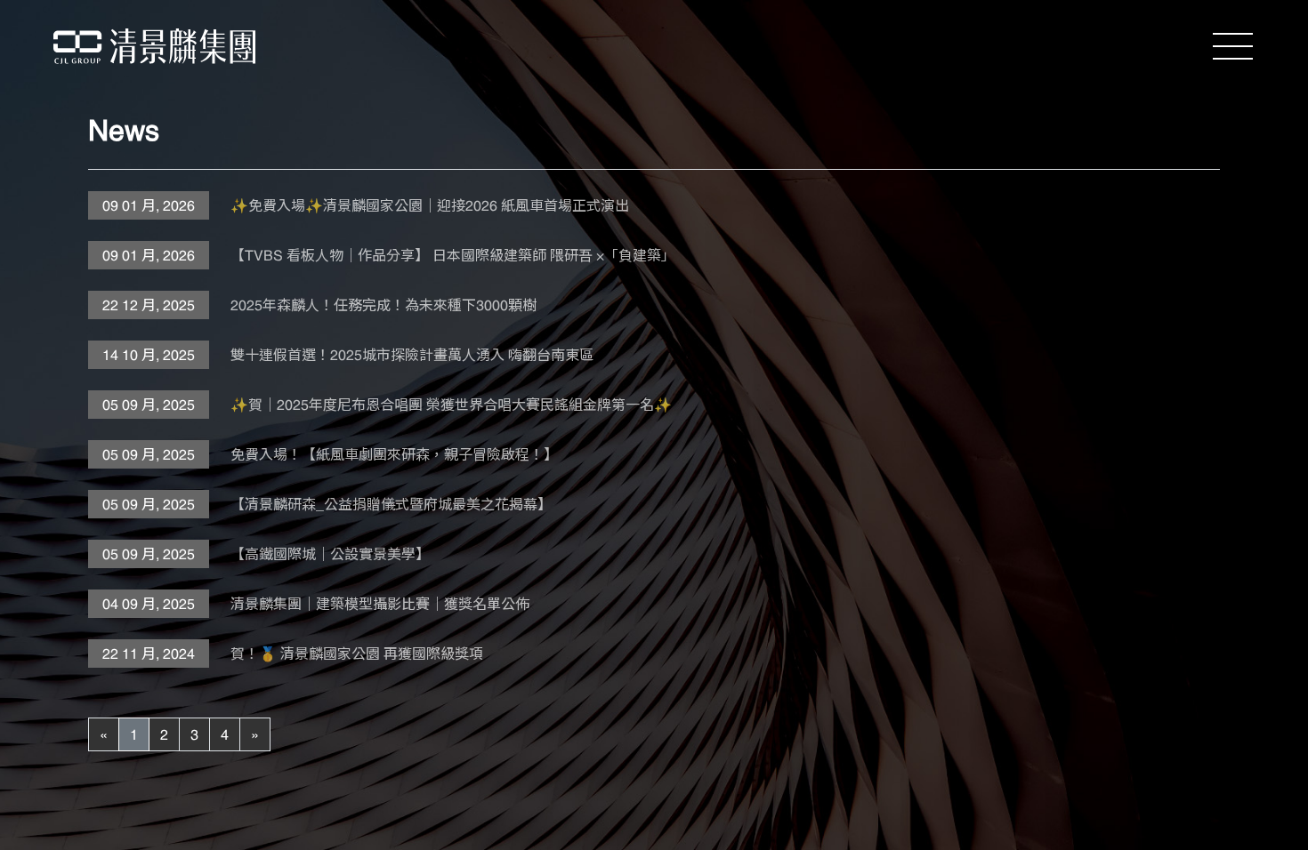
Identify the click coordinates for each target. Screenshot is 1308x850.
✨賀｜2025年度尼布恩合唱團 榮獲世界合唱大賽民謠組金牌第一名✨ (451, 405)
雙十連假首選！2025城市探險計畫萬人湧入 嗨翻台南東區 (411, 355)
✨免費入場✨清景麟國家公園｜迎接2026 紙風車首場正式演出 (429, 205)
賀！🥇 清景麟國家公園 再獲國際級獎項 (356, 654)
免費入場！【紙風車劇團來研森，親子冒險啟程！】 (394, 454)
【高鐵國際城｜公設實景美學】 (330, 554)
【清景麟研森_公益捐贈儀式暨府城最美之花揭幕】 (391, 504)
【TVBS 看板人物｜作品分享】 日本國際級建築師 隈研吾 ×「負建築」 (452, 255)
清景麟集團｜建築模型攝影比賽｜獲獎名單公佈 (379, 604)
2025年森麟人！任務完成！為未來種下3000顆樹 (383, 305)
